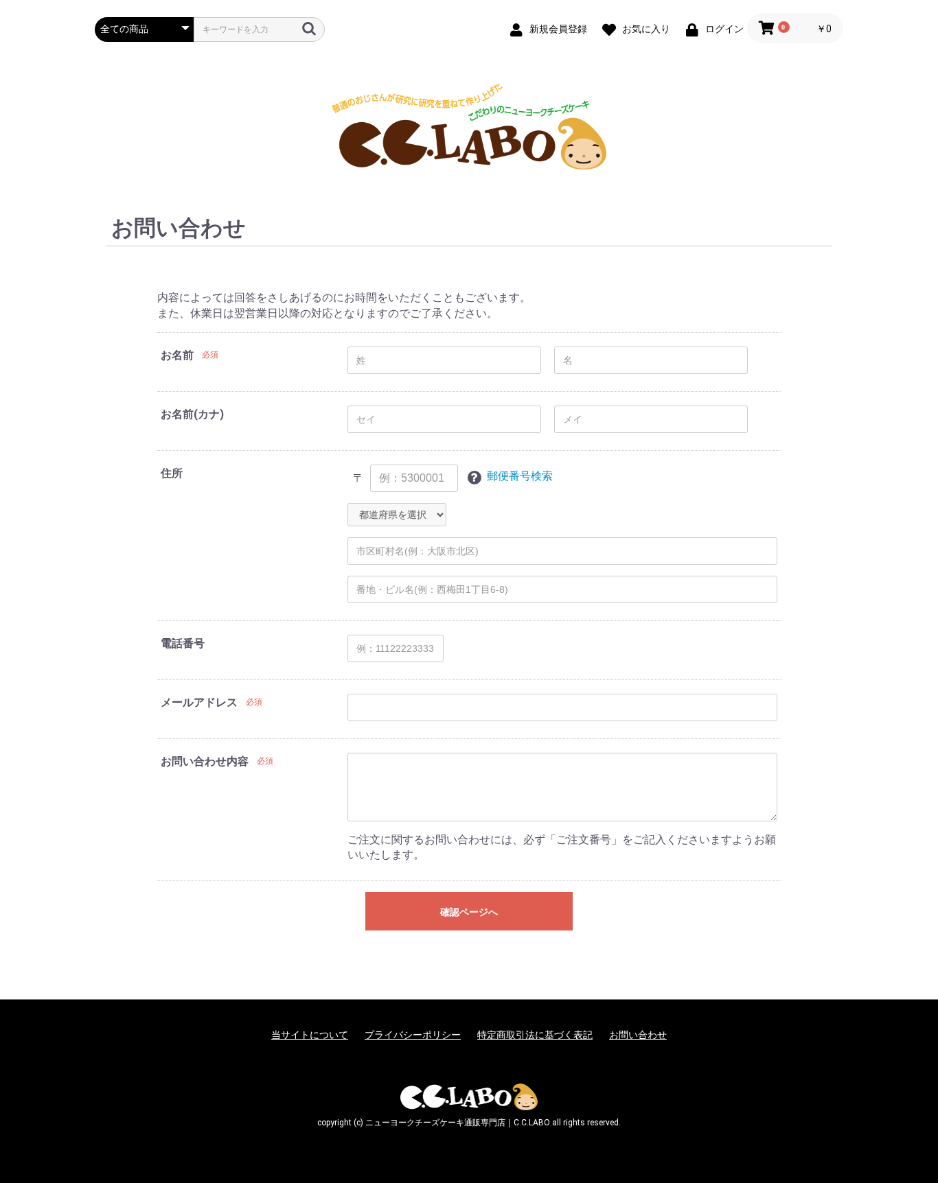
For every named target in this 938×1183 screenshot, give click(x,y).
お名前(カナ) (192, 414)
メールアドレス (199, 702)
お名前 (177, 355)
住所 (172, 473)
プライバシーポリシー (413, 1034)
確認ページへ (469, 911)
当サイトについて (309, 1034)
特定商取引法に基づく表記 (535, 1034)
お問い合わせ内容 (205, 761)
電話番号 (183, 643)
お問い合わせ (638, 1034)
